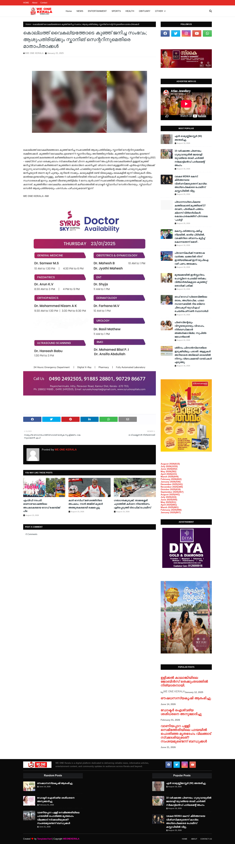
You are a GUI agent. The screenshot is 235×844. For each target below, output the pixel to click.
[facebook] (165, 33)
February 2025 (171, 510)
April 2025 (169, 504)
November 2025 (172, 487)
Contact (43, 3)
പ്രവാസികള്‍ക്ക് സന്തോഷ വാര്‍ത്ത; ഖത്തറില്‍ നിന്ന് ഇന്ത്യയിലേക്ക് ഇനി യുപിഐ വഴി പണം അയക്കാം (191, 258)
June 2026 (169, 469)
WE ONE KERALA (34, 53)
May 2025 (168, 502)
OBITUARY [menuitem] (144, 11)
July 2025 (168, 497)
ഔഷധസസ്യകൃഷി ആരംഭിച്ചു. (186, 698)
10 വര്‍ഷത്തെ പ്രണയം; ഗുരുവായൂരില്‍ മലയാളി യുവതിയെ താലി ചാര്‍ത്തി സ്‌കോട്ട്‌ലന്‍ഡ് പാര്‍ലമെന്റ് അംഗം (190, 158)
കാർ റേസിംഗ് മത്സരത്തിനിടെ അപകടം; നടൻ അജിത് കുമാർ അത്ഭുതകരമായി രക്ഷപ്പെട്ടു (85, 504)
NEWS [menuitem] (80, 11)
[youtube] (196, 33)
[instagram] (186, 33)
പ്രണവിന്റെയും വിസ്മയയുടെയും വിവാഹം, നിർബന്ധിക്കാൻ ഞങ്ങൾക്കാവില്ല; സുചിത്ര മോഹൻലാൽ (190, 329)
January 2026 (171, 481)
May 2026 (168, 471)
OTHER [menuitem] (159, 11)
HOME (26, 3)
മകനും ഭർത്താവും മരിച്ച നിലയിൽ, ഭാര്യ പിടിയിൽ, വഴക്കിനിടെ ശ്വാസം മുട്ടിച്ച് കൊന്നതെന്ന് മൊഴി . (190, 236)
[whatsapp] (207, 33)
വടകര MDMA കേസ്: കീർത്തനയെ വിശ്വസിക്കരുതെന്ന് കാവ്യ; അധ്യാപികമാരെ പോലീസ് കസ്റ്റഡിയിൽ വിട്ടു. (191, 183)
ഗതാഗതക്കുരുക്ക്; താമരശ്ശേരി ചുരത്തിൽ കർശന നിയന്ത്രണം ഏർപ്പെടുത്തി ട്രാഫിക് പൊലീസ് (132, 504)
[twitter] (175, 33)
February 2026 (171, 479)
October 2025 (171, 489)
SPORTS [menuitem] (116, 11)
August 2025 (170, 494)
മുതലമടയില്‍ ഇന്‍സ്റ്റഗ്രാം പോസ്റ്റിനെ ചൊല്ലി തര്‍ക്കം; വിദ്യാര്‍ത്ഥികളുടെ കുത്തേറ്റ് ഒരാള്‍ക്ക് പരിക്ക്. (191, 280)
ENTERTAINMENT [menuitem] (97, 11)
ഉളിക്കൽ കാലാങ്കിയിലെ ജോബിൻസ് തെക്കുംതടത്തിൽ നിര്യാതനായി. (184, 681)
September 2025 (172, 492)
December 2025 (172, 484)
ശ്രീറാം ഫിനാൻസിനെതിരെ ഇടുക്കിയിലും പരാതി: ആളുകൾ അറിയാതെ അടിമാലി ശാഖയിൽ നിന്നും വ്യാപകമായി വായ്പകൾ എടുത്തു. (193, 354)
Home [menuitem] (69, 11)
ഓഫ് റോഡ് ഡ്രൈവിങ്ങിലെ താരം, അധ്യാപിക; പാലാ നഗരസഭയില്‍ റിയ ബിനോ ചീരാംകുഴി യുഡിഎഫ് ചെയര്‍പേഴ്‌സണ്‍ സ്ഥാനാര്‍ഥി (191, 303)
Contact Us (206, 839)
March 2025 (170, 507)
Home (28, 24)
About (34, 3)
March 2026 (170, 476)
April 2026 (169, 474)
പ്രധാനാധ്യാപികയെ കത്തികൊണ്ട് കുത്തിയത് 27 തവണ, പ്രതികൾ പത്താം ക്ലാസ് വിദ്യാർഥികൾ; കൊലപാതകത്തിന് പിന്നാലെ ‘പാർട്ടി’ (191, 210)
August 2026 (170, 463)
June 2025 (169, 499)
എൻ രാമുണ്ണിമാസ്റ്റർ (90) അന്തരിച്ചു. (188, 138)
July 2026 (169, 466)
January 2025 (171, 512)
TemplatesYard (44, 839)
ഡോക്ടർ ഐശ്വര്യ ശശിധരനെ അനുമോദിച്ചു (181, 712)
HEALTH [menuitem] (129, 11)
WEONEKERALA (71, 839)
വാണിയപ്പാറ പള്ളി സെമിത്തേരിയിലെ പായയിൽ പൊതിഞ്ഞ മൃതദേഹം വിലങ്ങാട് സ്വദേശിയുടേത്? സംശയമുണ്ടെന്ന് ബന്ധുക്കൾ (186, 733)
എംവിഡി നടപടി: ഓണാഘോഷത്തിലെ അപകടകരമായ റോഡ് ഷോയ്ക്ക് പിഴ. (41, 506)
